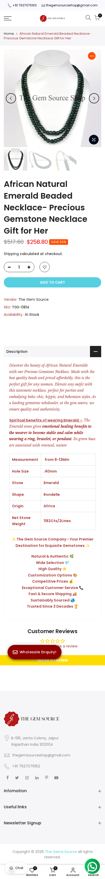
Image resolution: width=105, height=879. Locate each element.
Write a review (52, 660)
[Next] (94, 98)
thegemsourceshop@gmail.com (72, 5)
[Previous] (11, 98)
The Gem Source (33, 299)
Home (9, 33)
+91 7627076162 (24, 5)
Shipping (11, 253)
